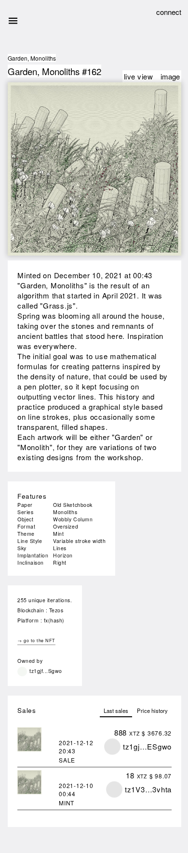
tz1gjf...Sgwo (45, 670)
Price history (152, 710)
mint (66, 803)
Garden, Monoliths (32, 58)
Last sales (116, 710)
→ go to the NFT (36, 640)
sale (67, 760)
